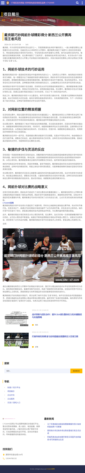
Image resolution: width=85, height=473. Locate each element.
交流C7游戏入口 (13, 402)
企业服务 (10, 399)
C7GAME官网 (50, 469)
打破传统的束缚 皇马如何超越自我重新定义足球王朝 (55, 336)
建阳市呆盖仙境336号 (14, 454)
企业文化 (10, 395)
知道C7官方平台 (13, 387)
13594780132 (11, 458)
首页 (3, 20)
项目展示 (10, 391)
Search (76, 371)
